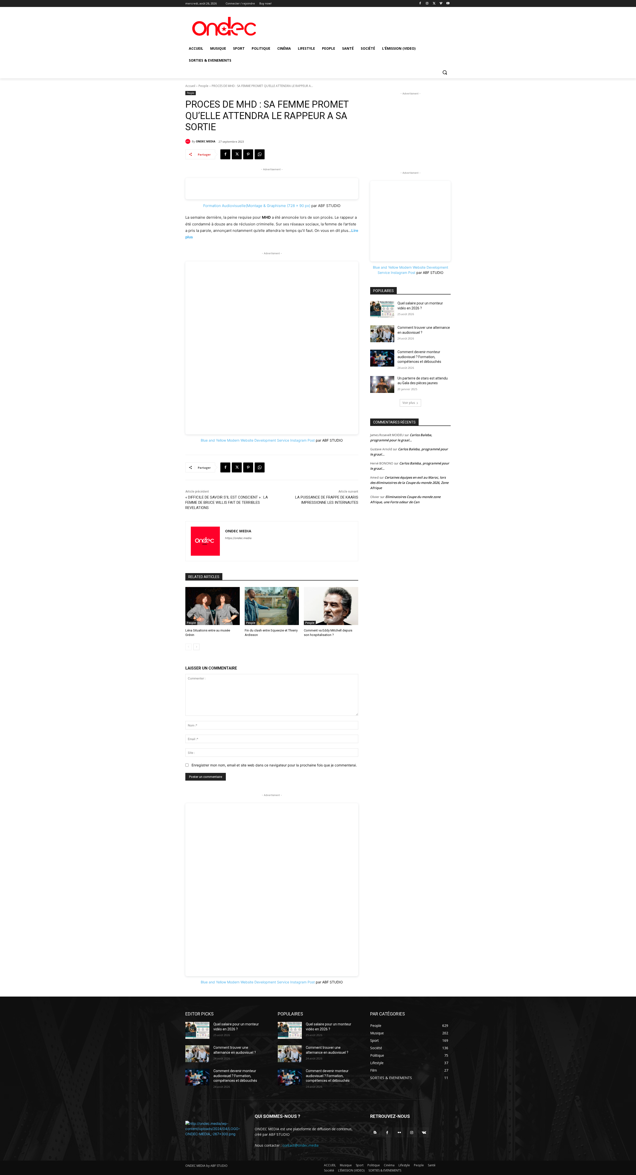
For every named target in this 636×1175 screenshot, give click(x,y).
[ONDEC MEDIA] (188, 141)
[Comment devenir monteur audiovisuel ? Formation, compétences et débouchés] (382, 358)
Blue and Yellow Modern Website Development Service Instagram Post (258, 440)
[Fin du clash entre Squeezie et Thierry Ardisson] (272, 606)
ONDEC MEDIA (205, 141)
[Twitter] (434, 3)
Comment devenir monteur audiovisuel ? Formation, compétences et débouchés (419, 357)
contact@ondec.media (300, 1145)
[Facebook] (420, 3)
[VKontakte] (424, 1132)
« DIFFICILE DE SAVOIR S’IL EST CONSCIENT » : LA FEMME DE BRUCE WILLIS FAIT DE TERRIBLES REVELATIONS (226, 502)
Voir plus (408, 403)
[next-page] (196, 647)
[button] (445, 72)
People (203, 86)
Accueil (190, 86)
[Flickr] (399, 1132)
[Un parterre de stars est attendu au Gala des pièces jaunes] (382, 384)
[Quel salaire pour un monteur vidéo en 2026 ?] (382, 309)
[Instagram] (427, 3)
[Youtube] (448, 3)
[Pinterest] (248, 154)
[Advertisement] (410, 127)
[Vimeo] (441, 3)
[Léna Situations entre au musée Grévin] (212, 606)
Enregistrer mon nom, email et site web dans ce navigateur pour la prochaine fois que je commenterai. (274, 765)
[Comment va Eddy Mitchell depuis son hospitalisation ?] (331, 606)
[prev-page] (188, 647)
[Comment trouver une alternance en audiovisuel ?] (382, 333)
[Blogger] (375, 1132)
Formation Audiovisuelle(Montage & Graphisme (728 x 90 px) (256, 205)
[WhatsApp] (260, 154)
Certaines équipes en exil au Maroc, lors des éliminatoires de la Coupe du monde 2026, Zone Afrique (409, 482)
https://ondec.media (238, 538)
